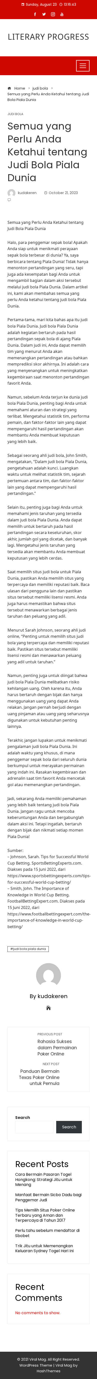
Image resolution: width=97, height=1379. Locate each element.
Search (22, 1117)
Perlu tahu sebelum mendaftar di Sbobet (47, 1233)
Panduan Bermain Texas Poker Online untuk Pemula (39, 1074)
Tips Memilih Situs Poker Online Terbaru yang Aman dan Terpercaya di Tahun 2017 (45, 1215)
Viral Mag (63, 1365)
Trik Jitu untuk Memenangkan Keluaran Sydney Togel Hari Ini (44, 1248)
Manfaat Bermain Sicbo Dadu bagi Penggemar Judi (48, 1197)
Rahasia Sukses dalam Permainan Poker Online (57, 1044)
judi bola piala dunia (29, 949)
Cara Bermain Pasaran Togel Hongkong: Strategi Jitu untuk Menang (43, 1180)
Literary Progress (48, 36)
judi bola (15, 114)
